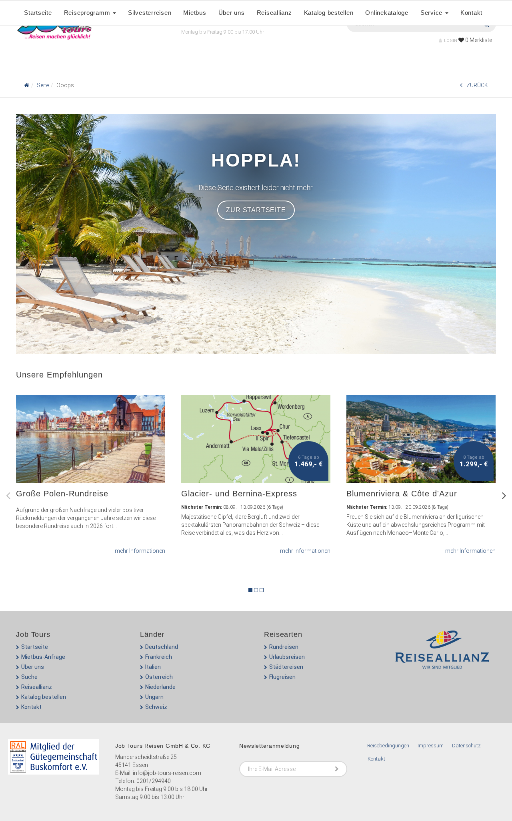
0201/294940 (153, 781)
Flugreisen (282, 677)
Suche (29, 677)
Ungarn (154, 697)
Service (432, 12)
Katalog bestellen (329, 12)
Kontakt (471, 12)
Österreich (159, 677)
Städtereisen (286, 667)
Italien (153, 667)
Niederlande (160, 687)
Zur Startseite (256, 210)
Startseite (38, 12)
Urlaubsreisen (287, 657)
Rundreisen (283, 647)
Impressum (431, 746)
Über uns (231, 12)
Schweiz (156, 707)
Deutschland (161, 647)
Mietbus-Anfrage (43, 657)
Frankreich (158, 657)
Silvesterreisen (149, 12)
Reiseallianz (274, 12)
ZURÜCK (477, 85)
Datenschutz (466, 746)
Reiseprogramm (88, 12)
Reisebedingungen (388, 746)
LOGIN (450, 40)
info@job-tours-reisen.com (167, 773)
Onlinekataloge (386, 12)
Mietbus (194, 12)
